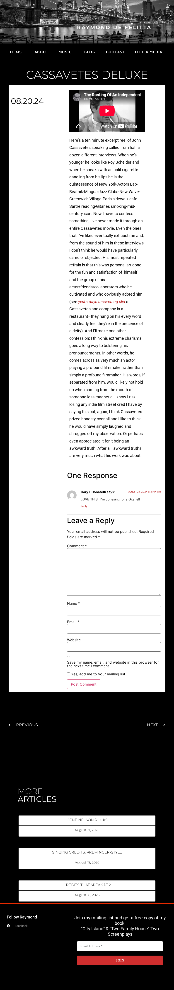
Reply (84, 506)
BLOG (89, 52)
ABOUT (41, 52)
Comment (77, 546)
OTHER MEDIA (148, 52)
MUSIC (64, 52)
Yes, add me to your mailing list (97, 674)
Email (73, 622)
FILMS (16, 52)
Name (73, 603)
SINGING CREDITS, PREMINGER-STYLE (87, 852)
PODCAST (115, 52)
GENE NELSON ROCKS (87, 820)
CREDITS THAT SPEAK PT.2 (87, 885)
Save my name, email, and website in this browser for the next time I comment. (113, 664)
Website (74, 640)
